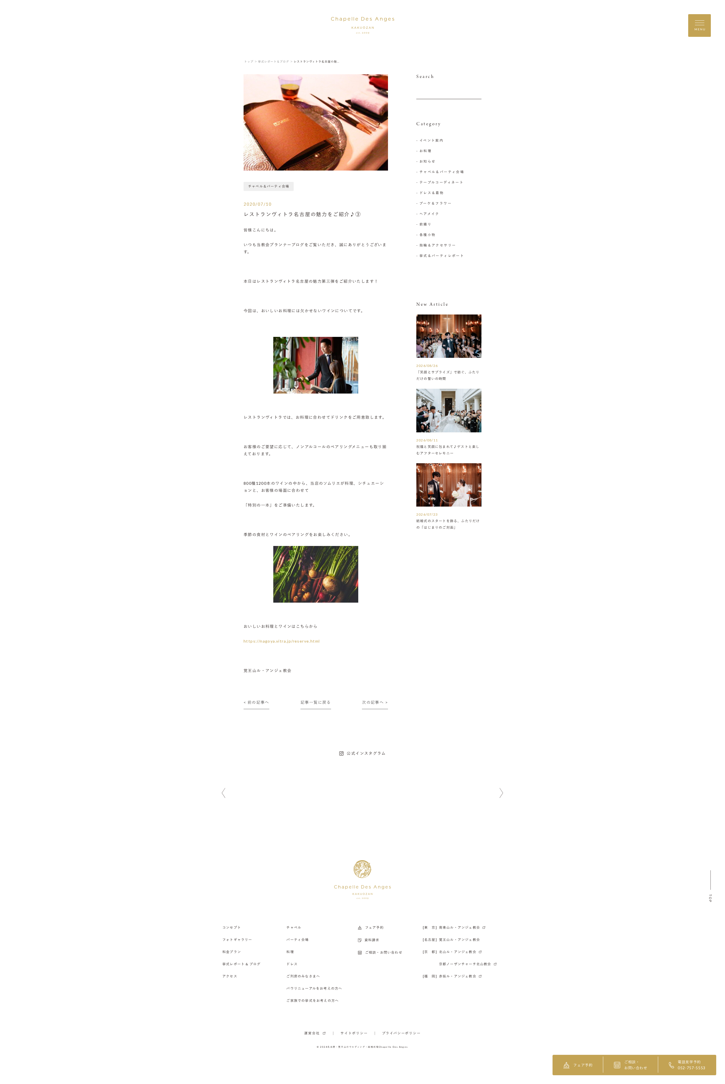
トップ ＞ (250, 61)
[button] (223, 793)
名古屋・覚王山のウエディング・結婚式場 (353, 1047)
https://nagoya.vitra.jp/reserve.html (282, 641)
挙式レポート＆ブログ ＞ (275, 61)
